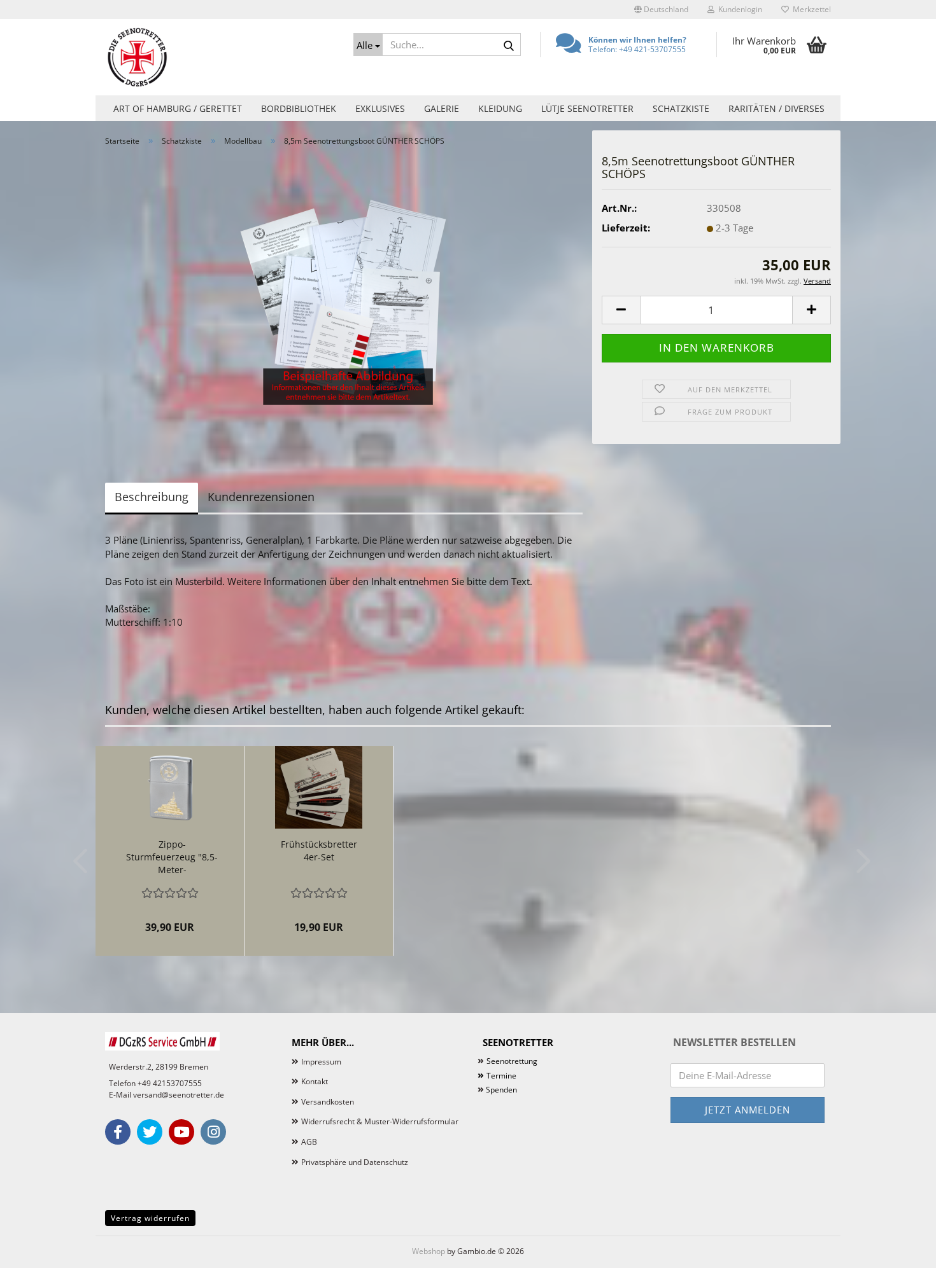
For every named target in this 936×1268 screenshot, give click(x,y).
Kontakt (314, 1081)
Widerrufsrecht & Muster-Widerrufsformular (379, 1121)
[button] (661, 9)
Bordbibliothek (298, 108)
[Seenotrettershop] (219, 57)
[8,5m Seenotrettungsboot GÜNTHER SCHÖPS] (344, 298)
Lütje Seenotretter (587, 108)
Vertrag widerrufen (150, 1218)
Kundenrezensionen (261, 496)
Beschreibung (151, 496)
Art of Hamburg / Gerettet (177, 108)
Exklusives (380, 108)
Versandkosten (327, 1101)
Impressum (321, 1061)
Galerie (441, 108)
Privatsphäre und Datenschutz (354, 1162)
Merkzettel (810, 9)
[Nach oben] (901, 1249)
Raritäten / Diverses (776, 108)
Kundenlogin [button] (738, 9)
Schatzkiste (681, 108)
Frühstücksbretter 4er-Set (319, 850)
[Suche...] (509, 45)
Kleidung (500, 108)
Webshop (428, 1251)
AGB (309, 1141)
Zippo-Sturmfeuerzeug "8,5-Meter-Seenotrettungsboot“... (172, 857)
